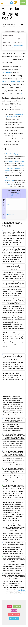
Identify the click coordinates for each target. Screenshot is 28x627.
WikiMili (5, 2)
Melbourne (6, 73)
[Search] (15, 2)
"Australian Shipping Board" (14, 154)
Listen (22, 2)
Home (9, 606)
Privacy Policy (14, 618)
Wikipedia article (21, 589)
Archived (7, 184)
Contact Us (17, 606)
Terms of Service (14, 614)
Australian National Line (10, 82)
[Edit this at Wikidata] (14, 197)
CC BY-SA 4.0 (19, 591)
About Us (14, 610)
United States (10, 214)
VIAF (7, 204)
